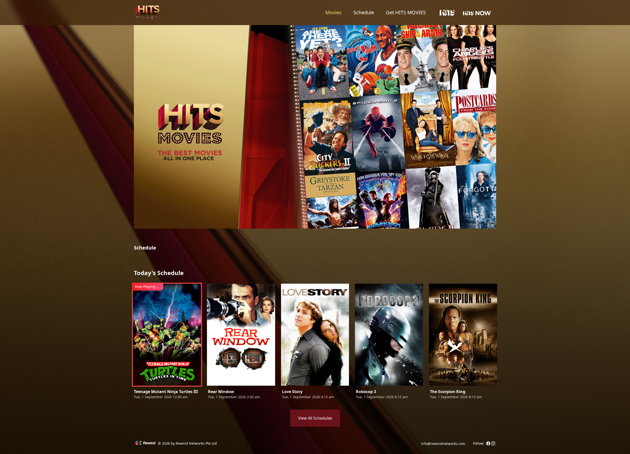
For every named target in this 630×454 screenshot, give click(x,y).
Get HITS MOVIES (406, 12)
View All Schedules (315, 418)
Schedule (363, 12)
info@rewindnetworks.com (443, 443)
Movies (333, 12)
